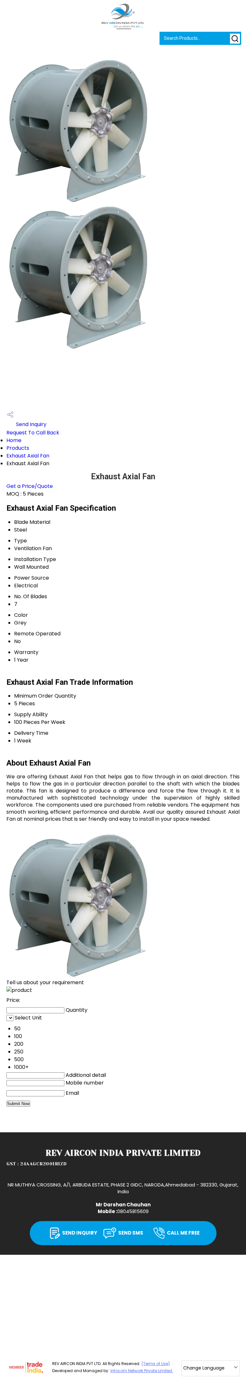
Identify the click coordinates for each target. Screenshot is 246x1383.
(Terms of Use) (156, 1363)
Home (13, 440)
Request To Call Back (32, 432)
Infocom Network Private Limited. (142, 1370)
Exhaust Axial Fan (27, 455)
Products (17, 448)
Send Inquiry (30, 424)
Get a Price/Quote (29, 486)
